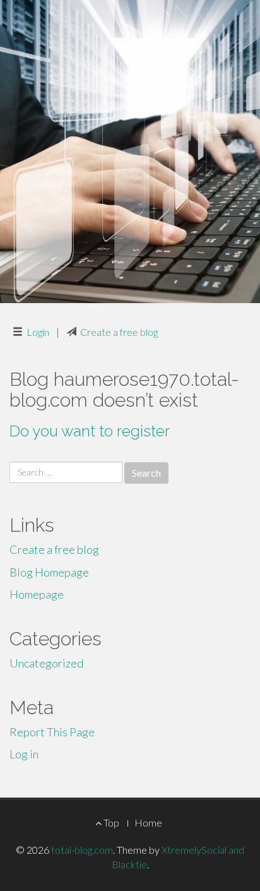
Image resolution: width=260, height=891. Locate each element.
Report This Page (52, 732)
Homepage (36, 594)
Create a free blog (119, 332)
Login (38, 332)
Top (110, 822)
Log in (23, 754)
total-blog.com (82, 850)
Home (148, 822)
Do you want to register (89, 431)
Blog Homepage (49, 572)
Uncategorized (46, 663)
